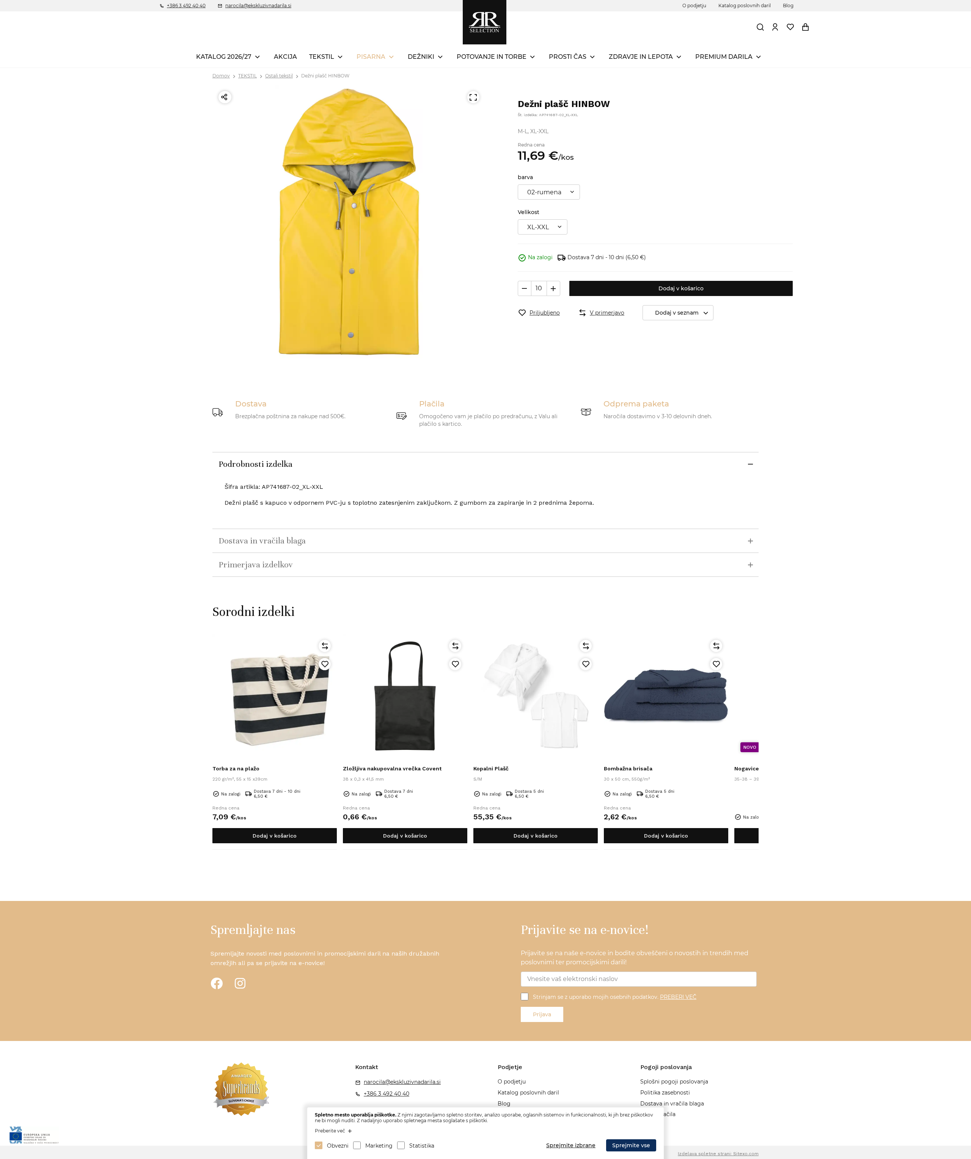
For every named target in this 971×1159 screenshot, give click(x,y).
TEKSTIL (321, 56)
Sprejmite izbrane (570, 1145)
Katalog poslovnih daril (744, 5)
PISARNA (371, 56)
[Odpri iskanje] (760, 27)
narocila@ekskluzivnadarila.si (258, 5)
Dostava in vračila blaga (672, 1103)
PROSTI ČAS (567, 56)
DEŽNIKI (421, 56)
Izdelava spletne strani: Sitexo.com (718, 1153)
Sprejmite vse (631, 1145)
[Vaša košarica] (806, 27)
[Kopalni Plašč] (535, 696)
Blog (788, 5)
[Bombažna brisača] (666, 696)
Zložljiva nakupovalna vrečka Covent (392, 768)
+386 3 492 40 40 (186, 5)
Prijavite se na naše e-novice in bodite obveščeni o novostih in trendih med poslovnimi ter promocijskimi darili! (634, 958)
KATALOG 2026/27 (223, 56)
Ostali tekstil (279, 76)
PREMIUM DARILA (724, 56)
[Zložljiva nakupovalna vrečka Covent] (405, 696)
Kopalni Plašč (491, 768)
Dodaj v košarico (681, 288)
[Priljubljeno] (325, 664)
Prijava (542, 1014)
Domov (221, 76)
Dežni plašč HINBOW (325, 76)
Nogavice (746, 768)
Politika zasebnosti (665, 1092)
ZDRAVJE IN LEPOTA (641, 56)
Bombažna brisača (628, 768)
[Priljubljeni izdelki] (790, 27)
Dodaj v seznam (677, 312)
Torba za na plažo (235, 768)
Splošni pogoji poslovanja (674, 1081)
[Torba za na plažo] (274, 696)
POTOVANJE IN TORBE (491, 56)
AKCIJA (285, 56)
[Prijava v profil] (775, 27)
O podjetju (694, 5)
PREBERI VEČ (678, 997)
